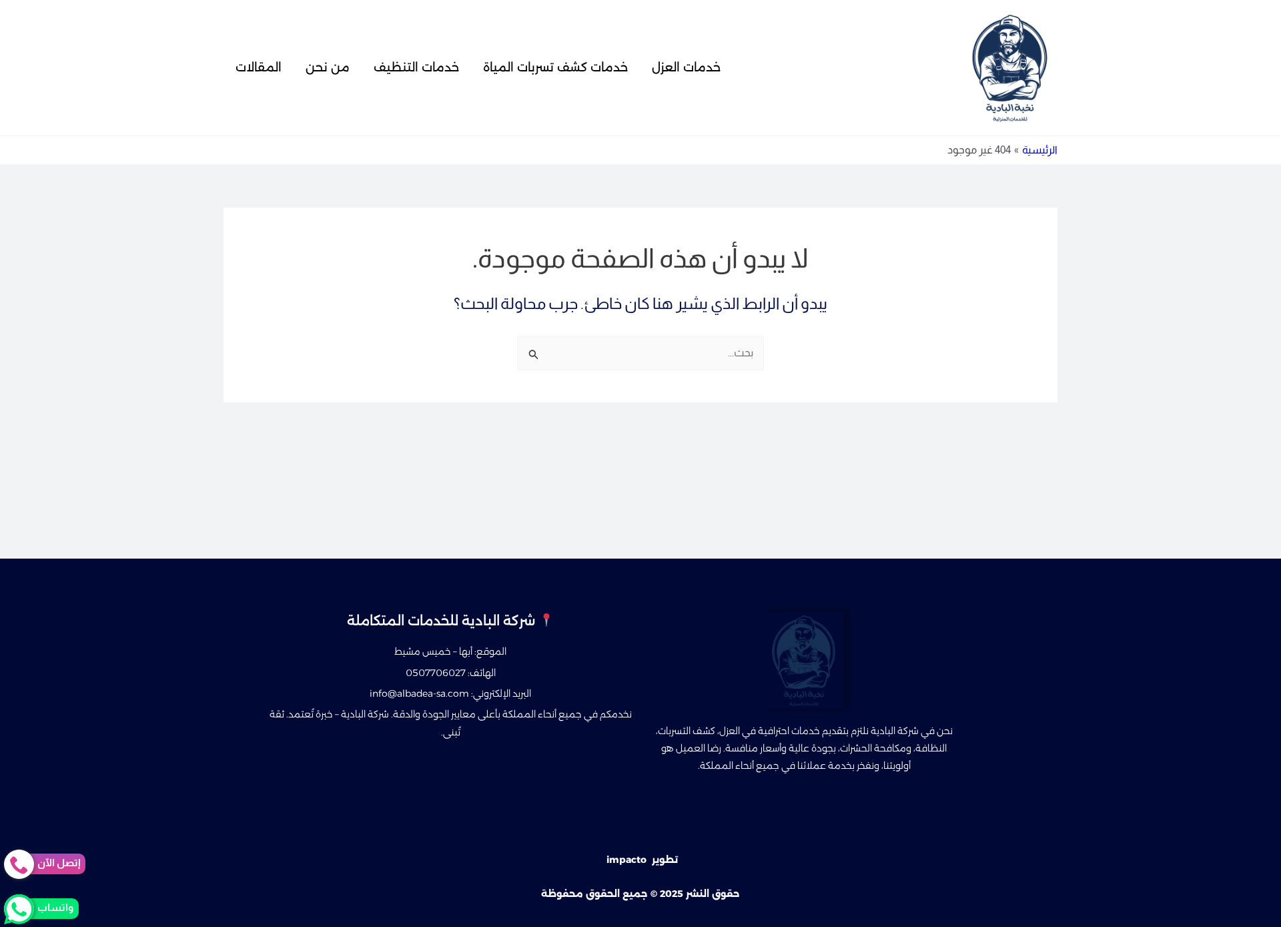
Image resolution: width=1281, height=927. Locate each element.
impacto (626, 860)
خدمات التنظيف (416, 67)
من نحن (328, 67)
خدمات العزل (686, 67)
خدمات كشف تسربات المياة (555, 67)
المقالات (259, 67)
